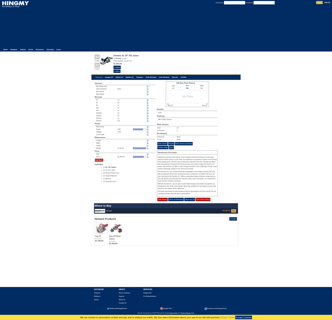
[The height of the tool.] (148, 146)
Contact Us (122, 303)
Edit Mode (99, 160)
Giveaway (50, 49)
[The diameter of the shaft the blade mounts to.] (148, 89)
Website (124, 58)
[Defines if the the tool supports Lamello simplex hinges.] (148, 113)
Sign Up (327, 2)
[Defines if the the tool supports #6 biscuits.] (148, 103)
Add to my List (190, 199)
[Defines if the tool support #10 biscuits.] (148, 108)
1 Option (117, 71)
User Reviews (164, 77)
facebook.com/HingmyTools (217, 308)
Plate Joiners (167, 119)
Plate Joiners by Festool (183, 144)
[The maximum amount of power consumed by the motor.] (148, 127)
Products (97, 293)
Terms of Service (186, 313)
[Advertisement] (166, 27)
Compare (139, 77)
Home (5, 49)
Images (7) (109, 77)
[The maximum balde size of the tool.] (148, 86)
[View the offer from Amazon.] (100, 211)
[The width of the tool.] (148, 143)
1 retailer (117, 67)
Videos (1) (119, 77)
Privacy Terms (228, 317)
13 (177, 128)
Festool (171, 144)
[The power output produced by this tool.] (148, 129)
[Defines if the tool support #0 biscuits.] (148, 105)
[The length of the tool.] (148, 140)
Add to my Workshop (176, 199)
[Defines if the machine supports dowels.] (148, 118)
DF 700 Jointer (110, 167)
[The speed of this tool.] (148, 92)
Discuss (175, 77)
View (233, 211)
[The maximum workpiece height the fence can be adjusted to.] (148, 94)
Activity (183, 77)
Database (13, 49)
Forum (30, 49)
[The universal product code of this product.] (148, 154)
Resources (40, 49)
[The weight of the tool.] (148, 148)
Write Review (162, 199)
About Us (122, 300)
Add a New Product (203, 199)
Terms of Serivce (124, 293)
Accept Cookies (243, 317)
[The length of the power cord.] (148, 135)
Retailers (97, 296)
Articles (23, 49)
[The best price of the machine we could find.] (148, 157)
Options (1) (130, 77)
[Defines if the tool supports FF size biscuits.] (148, 100)
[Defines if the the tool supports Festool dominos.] (148, 121)
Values (96, 300)
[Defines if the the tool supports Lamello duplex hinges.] (148, 116)
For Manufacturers (149, 296)
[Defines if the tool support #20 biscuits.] (148, 110)
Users (58, 49)
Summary (99, 77)
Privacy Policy (174, 313)
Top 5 (171, 147)
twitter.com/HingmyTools (118, 308)
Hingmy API (147, 293)
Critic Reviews (151, 77)
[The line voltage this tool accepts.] (148, 132)
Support (121, 296)
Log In (319, 2)
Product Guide (163, 147)
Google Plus (167, 308)
